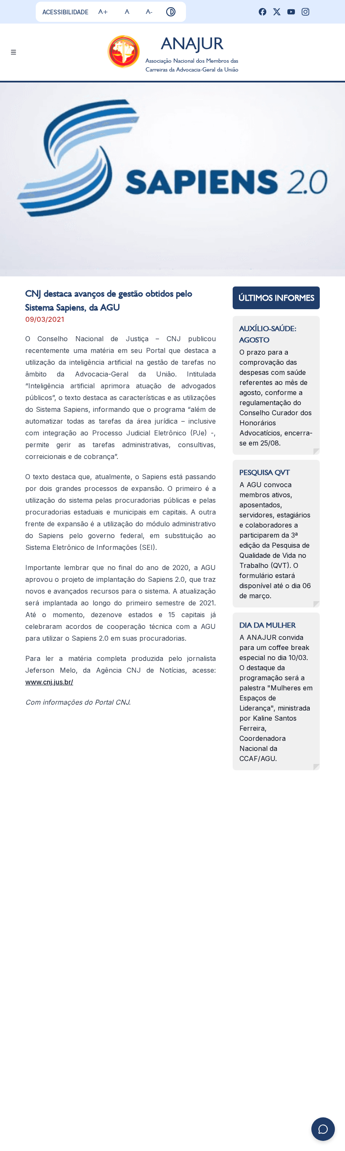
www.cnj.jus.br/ (49, 682)
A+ (103, 12)
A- (149, 12)
